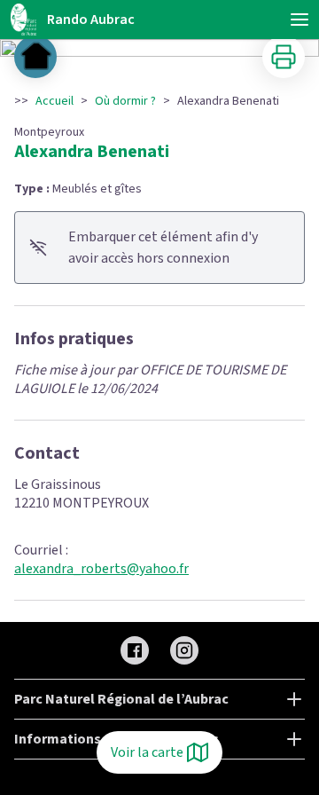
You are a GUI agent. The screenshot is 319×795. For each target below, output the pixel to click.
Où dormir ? (125, 101)
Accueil (54, 101)
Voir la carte (147, 752)
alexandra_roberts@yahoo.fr (101, 569)
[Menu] (299, 19)
